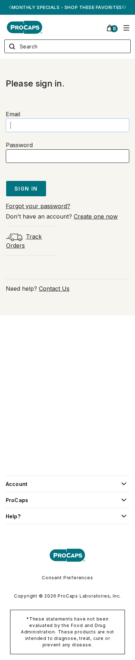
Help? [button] (13, 516)
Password (19, 145)
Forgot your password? (38, 206)
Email (13, 114)
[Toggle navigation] (126, 27)
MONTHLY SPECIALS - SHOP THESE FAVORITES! (67, 7)
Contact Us (54, 288)
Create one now (96, 216)
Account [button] (16, 484)
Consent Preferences (67, 577)
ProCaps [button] (17, 500)
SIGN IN (26, 189)
